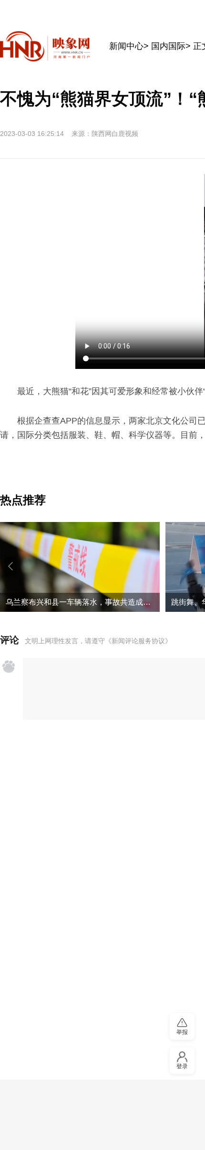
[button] (10, 566)
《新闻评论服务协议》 (138, 641)
